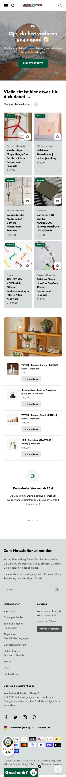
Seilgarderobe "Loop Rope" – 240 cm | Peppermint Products (16, 222)
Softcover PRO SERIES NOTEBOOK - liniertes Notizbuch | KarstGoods (48, 222)
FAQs (7, 668)
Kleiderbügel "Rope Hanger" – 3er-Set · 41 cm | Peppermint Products (17, 158)
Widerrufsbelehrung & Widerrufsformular (49, 613)
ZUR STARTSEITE (33, 63)
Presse (7, 661)
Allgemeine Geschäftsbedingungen (16, 636)
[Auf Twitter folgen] (15, 717)
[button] (21, 772)
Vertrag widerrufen (49, 628)
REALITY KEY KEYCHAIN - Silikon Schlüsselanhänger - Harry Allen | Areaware (18, 289)
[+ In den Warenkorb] (27, 136)
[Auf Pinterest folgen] (34, 717)
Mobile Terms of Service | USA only (14, 653)
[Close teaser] (39, 766)
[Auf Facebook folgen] (6, 717)
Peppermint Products (16, 146)
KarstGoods (41, 210)
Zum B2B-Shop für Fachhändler (13, 625)
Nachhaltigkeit (11, 674)
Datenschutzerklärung (15, 645)
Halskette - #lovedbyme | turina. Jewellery (46, 154)
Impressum (9, 611)
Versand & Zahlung (47, 621)
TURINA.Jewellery (44, 146)
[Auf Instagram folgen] (24, 717)
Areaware (11, 274)
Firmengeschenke (13, 617)
